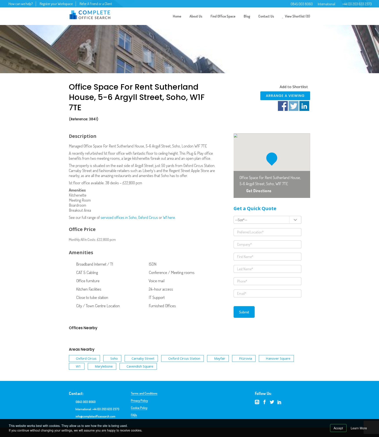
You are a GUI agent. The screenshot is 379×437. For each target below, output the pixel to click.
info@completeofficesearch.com (95, 416)
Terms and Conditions (144, 393)
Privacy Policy (139, 400)
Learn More (359, 428)
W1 (78, 366)
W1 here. (169, 217)
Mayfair (219, 358)
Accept (338, 428)
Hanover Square (278, 358)
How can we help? (21, 4)
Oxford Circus (148, 217)
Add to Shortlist (294, 86)
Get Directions (258, 190)
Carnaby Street (143, 358)
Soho (114, 358)
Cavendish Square (140, 366)
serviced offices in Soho (119, 217)
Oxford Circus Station (184, 358)
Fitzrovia (245, 358)
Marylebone (104, 366)
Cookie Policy (139, 408)
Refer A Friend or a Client (96, 4)
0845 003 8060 (302, 4)
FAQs (134, 415)
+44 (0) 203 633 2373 (357, 4)
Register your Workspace (56, 4)
